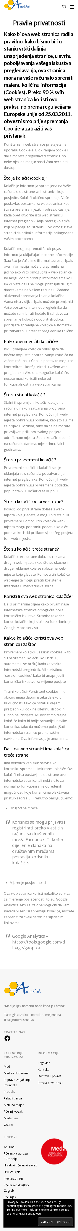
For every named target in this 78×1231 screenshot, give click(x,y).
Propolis (9, 1092)
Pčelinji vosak (13, 1111)
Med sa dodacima (16, 1073)
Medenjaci (11, 1118)
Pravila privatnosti (50, 1083)
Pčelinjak (10, 1197)
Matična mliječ (14, 1105)
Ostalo (8, 1125)
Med (7, 1066)
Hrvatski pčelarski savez (20, 1165)
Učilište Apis (12, 1172)
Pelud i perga (13, 1098)
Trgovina (44, 1063)
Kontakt (43, 1069)
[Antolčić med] (17, 8)
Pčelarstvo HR (13, 1179)
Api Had (9, 1147)
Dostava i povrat (49, 1076)
